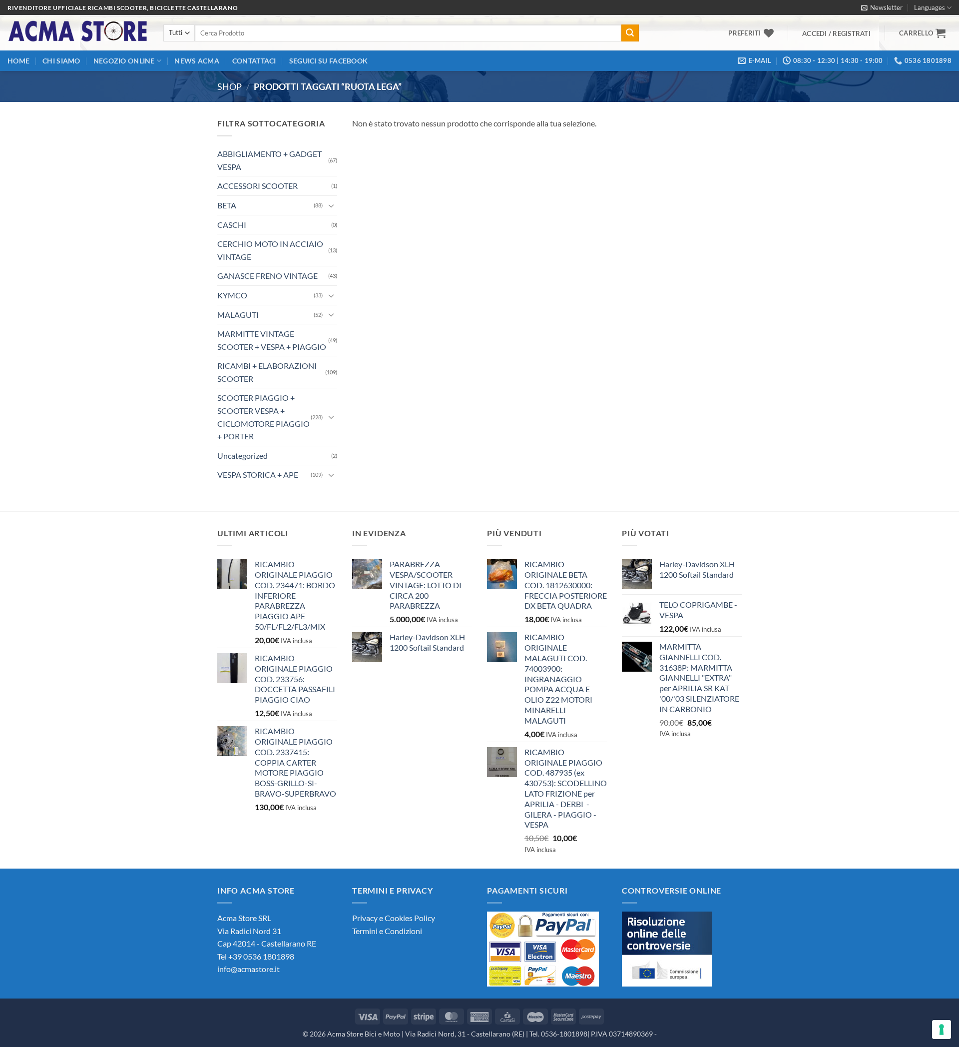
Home (18, 60)
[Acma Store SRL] (77, 32)
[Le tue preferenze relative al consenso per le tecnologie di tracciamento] (941, 1029)
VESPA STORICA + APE (257, 474)
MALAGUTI (238, 314)
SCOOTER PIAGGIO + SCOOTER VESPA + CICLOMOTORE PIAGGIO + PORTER (263, 417)
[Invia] (629, 32)
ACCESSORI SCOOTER (257, 185)
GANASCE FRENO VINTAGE (267, 275)
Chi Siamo (61, 60)
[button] (882, 7)
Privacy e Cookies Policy (393, 918)
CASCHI (231, 224)
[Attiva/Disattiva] (331, 205)
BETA (226, 205)
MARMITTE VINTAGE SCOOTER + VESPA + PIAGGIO (271, 340)
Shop (229, 86)
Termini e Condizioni (387, 931)
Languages (929, 7)
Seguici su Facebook (328, 60)
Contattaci (254, 60)
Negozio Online (124, 60)
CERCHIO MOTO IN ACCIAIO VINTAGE (270, 250)
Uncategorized (242, 455)
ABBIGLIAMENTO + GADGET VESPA (269, 160)
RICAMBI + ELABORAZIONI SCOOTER (267, 372)
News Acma (196, 60)
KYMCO (232, 295)
